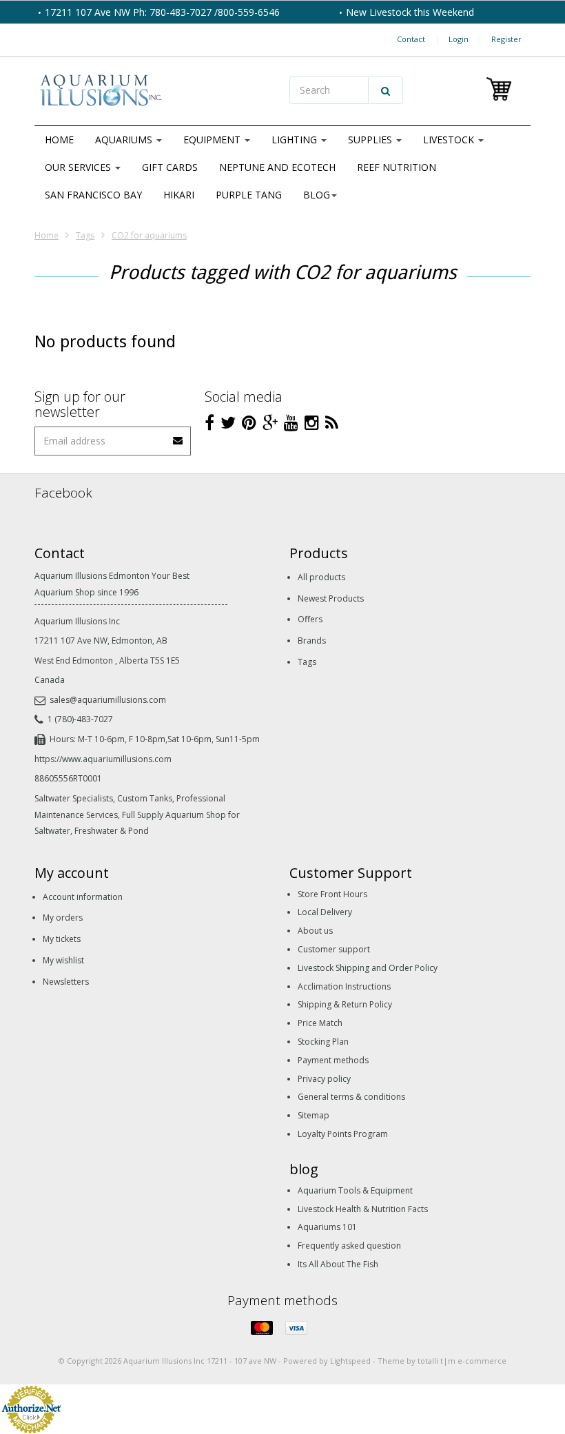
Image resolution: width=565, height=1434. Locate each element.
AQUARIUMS (125, 139)
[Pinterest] (249, 422)
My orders (63, 917)
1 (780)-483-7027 (80, 719)
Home (59, 139)
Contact (411, 39)
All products (321, 577)
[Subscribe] (178, 436)
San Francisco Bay (93, 194)
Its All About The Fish (338, 1264)
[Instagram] (312, 422)
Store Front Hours (332, 894)
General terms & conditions (351, 1097)
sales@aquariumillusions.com (108, 700)
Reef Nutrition (396, 167)
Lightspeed (350, 1360)
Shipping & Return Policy (345, 1004)
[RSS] (331, 422)
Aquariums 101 (327, 1227)
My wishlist (63, 960)
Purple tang (249, 194)
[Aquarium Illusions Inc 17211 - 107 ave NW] (155, 91)
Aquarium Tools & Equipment (355, 1190)
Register (506, 39)
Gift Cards (170, 167)
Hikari (178, 194)
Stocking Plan (323, 1041)
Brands (312, 640)
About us (315, 930)
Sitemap (313, 1115)
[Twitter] (228, 422)
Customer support (334, 949)
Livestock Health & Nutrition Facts (363, 1209)
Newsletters (66, 981)
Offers (310, 619)
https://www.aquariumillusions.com (103, 759)
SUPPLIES (371, 139)
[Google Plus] (270, 422)
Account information (83, 897)
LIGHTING (295, 139)
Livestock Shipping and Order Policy (368, 968)
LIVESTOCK (450, 139)
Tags (85, 235)
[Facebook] (209, 422)
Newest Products (331, 598)
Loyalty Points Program (343, 1134)
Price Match (320, 1023)
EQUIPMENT (213, 139)
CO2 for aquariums (149, 235)
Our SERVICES (79, 167)
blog (316, 194)
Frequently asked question (349, 1245)
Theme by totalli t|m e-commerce (442, 1360)
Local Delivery (325, 912)
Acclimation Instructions (344, 986)
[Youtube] (291, 422)
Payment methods (333, 1060)
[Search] (385, 90)
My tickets (62, 939)
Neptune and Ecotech (277, 167)
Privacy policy (324, 1079)
